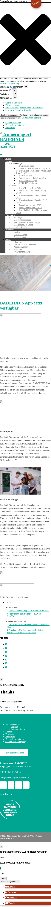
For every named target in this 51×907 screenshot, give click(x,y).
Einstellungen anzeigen (39, 115)
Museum (9, 161)
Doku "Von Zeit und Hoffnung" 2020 (31, 191)
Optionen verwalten (13, 103)
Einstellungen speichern (10, 118)
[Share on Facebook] (6, 644)
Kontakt (8, 732)
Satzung (14, 727)
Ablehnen (23, 115)
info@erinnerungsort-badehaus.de (14, 777)
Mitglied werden (12, 724)
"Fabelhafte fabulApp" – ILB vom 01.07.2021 (29, 610)
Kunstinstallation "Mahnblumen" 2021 (31, 196)
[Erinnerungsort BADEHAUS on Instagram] (18, 785)
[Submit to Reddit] (6, 660)
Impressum (10, 127)
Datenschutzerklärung (9, 83)
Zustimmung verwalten (10, 882)
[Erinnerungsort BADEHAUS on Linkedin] (26, 785)
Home (8, 158)
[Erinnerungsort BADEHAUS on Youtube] (11, 785)
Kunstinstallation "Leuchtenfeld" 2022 (31, 201)
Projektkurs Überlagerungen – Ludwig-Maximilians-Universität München (25, 631)
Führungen (10, 215)
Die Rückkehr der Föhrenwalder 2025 (31, 211)
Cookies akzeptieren (9, 115)
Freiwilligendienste (22, 252)
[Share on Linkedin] (6, 663)
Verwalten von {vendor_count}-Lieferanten (24, 107)
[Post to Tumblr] (6, 652)
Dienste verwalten (13, 105)
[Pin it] (6, 656)
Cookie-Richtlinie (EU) (15, 741)
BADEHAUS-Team (28, 183)
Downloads (10, 734)
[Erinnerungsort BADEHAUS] (25, 139)
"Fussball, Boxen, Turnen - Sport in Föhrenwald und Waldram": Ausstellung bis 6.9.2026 (33, 170)
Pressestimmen (20, 237)
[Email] (6, 667)
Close (3, 879)
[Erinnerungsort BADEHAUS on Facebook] (3, 785)
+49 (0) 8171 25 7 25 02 (10, 772)
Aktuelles (9, 230)
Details (8, 602)
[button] (25, 39)
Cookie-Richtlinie (13, 122)
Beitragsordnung (18, 729)
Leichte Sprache (20, 227)
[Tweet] (6, 648)
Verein (8, 239)
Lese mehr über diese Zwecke (18, 110)
